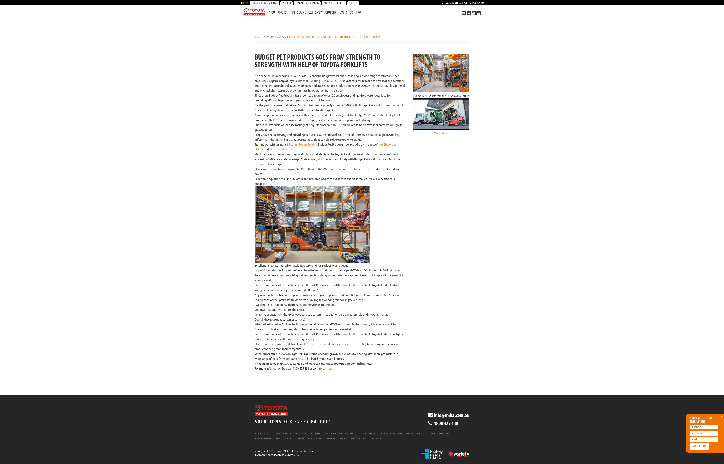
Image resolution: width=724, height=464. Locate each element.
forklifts (383, 144)
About (272, 13)
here (329, 368)
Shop (358, 13)
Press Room (269, 37)
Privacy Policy (415, 433)
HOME (258, 37)
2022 (281, 37)
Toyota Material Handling (264, 3)
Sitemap (444, 433)
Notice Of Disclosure (308, 433)
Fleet (310, 13)
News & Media (283, 438)
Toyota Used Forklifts (334, 3)
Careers (353, 3)
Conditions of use (391, 433)
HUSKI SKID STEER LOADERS (307, 3)
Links (432, 433)
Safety (319, 13)
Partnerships (359, 438)
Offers (350, 13)
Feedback (370, 433)
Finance (376, 438)
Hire (293, 13)
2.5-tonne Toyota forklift (301, 144)
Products (283, 13)
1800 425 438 (477, 3)
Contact (462, 3)
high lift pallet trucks (282, 149)
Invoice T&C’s (283, 433)
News (341, 13)
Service (301, 13)
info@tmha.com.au (451, 415)
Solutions (330, 13)
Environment (263, 438)
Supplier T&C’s (263, 433)
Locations (448, 3)
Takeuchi (286, 3)
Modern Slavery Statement (343, 433)
